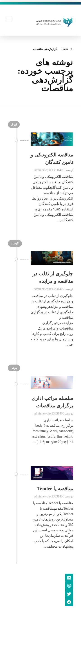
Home (64, 49)
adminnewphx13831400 (49, 170)
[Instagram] (69, 586)
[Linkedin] (69, 578)
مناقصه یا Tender (55, 488)
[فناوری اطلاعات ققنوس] (54, 21)
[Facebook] (69, 602)
